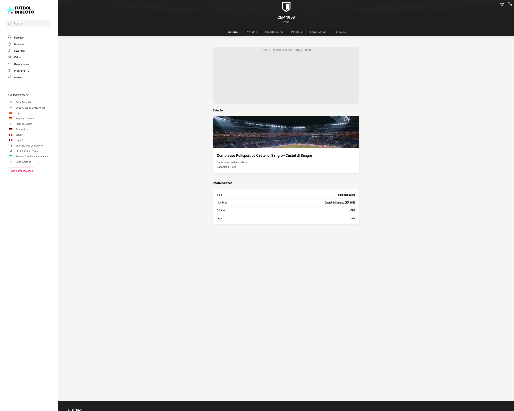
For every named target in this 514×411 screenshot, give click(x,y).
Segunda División (25, 118)
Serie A (19, 134)
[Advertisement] (286, 78)
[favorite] (502, 4)
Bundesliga (22, 129)
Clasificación (274, 32)
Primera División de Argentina (32, 156)
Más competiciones (21, 171)
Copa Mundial (23, 102)
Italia (352, 218)
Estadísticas (318, 32)
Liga (18, 113)
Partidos (251, 32)
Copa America (23, 162)
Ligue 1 (19, 140)
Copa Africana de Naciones (30, 107)
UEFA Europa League (27, 151)
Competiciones (17, 94)
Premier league (24, 124)
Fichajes (340, 32)
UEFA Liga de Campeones (30, 145)
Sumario (232, 32)
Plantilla (296, 32)
